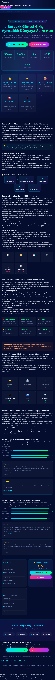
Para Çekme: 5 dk (8, 612)
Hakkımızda (50, 665)
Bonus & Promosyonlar (10, 572)
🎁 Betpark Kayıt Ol (39, 44)
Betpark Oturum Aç (13, 665)
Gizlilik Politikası (41, 665)
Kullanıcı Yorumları (9, 580)
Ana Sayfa (4, 665)
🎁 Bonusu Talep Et (40, 572)
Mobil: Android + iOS (9, 606)
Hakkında (3, 5)
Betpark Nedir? (8, 567)
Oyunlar (10, 5)
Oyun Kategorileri (8, 569)
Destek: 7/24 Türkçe (9, 603)
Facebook (34, 634)
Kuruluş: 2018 (7, 598)
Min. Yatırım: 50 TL (8, 609)
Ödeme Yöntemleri (8, 575)
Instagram (21, 634)
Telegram (46, 634)
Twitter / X (9, 634)
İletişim (27, 668)
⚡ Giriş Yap (41, 577)
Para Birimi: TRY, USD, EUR (10, 601)
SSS (30, 5)
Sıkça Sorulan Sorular (9, 583)
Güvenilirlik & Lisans (9, 578)
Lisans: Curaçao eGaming (10, 595)
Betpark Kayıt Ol (24, 665)
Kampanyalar (32, 665)
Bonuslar (18, 5)
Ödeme (25, 5)
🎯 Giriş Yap (5, 7)
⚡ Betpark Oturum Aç (17, 44)
